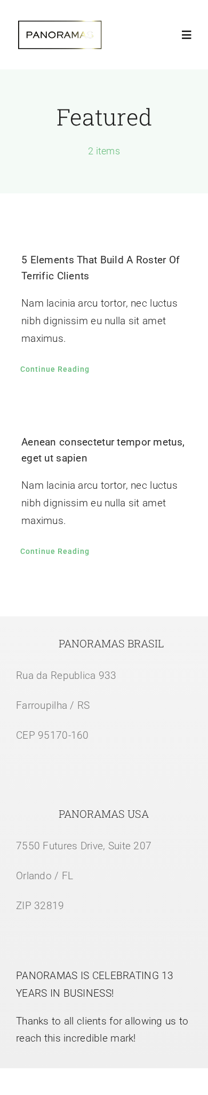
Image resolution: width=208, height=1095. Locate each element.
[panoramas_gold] (60, 25)
